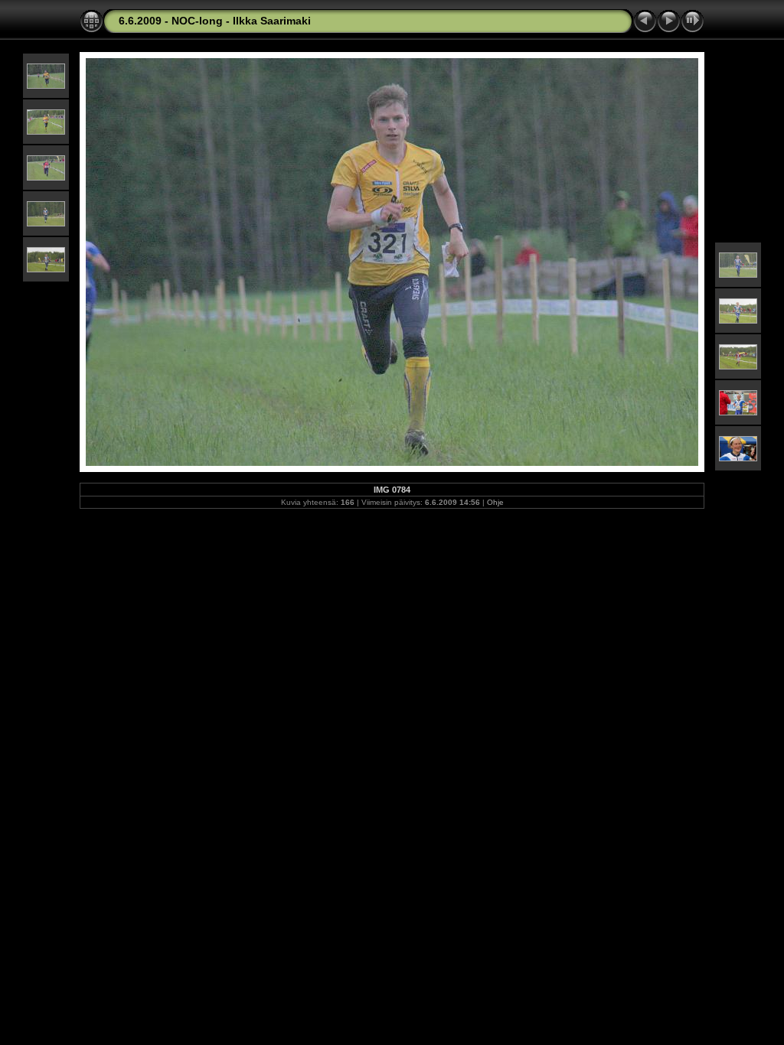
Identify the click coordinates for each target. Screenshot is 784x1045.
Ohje (495, 502)
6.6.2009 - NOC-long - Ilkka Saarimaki (215, 21)
